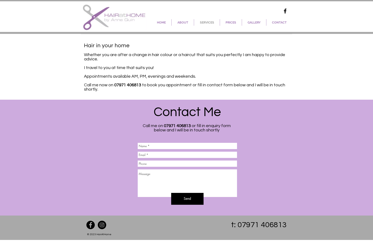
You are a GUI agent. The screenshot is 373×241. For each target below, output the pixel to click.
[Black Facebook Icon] (285, 11)
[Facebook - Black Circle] (90, 225)
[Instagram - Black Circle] (102, 225)
